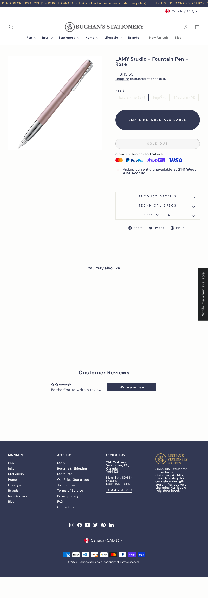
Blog (178, 38)
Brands (134, 38)
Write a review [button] (132, 387)
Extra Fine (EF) (132, 97)
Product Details (158, 196)
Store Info (65, 474)
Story (61, 463)
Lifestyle (111, 38)
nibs (120, 90)
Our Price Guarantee (73, 480)
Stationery (67, 38)
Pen (29, 38)
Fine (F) (160, 97)
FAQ (60, 502)
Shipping (122, 79)
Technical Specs (158, 205)
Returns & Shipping (72, 468)
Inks (46, 38)
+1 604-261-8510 (119, 490)
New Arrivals (159, 38)
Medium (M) (184, 97)
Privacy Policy (68, 496)
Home (90, 38)
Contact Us (66, 507)
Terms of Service (70, 491)
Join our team (68, 485)
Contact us (157, 215)
